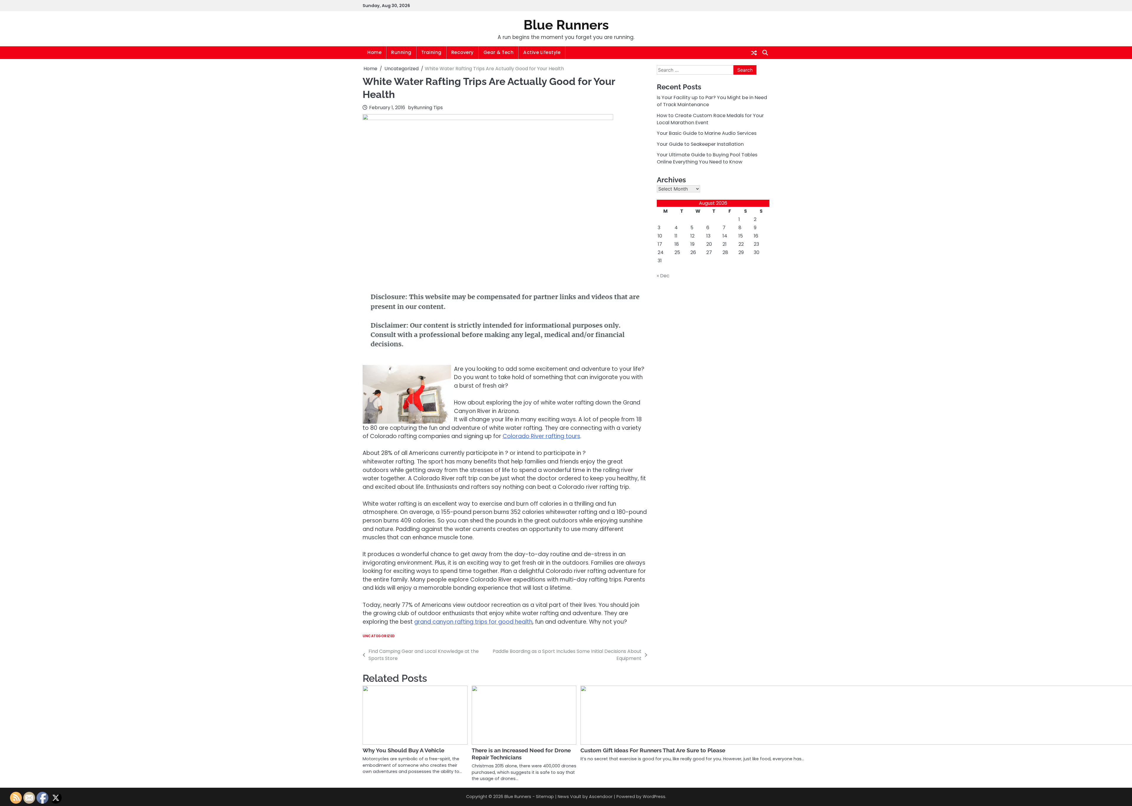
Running (401, 52)
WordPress (654, 797)
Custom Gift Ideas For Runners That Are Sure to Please (652, 750)
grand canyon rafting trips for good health (473, 622)
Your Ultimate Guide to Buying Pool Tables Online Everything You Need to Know (707, 158)
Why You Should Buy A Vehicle (403, 750)
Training (431, 52)
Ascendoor (601, 797)
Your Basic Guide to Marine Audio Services (706, 133)
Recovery (462, 52)
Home (374, 52)
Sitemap (545, 797)
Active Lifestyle (541, 52)
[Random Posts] (754, 53)
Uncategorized (379, 636)
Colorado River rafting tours (541, 436)
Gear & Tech (498, 52)
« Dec (663, 275)
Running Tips (428, 107)
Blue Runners (566, 25)
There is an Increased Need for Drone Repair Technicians (521, 754)
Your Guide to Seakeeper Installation (700, 144)
